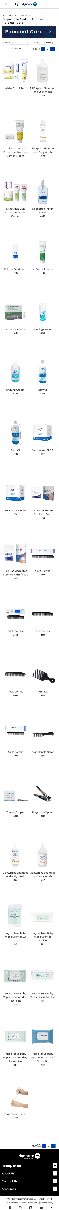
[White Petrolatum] (15, 71)
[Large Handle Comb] (42, 734)
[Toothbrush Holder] (15, 1097)
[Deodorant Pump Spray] (42, 191)
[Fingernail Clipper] (42, 795)
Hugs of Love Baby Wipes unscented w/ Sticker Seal (15, 1057)
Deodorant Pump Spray (42, 210)
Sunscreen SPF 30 (42, 450)
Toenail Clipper (15, 812)
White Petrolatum (15, 88)
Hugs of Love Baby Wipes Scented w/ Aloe (15, 936)
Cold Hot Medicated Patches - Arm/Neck (15, 572)
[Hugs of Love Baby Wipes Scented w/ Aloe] (15, 916)
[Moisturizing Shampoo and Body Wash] (15, 855)
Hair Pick (43, 691)
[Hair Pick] (42, 674)
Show (35, 42)
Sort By (6, 42)
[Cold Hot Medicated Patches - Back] (42, 493)
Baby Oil (42, 390)
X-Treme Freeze (42, 269)
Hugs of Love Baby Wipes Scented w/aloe (42, 936)
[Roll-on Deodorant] (15, 252)
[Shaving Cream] (42, 312)
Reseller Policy (46, 1202)
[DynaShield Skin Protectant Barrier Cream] (15, 191)
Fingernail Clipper (42, 812)
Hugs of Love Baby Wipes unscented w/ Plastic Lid (15, 997)
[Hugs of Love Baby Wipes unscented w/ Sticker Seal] (15, 1036)
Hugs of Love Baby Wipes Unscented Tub (42, 995)
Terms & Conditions (29, 1202)
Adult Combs (42, 571)
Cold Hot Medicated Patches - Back (42, 512)
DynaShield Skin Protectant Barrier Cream (15, 212)
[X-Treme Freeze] (42, 252)
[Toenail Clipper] (15, 795)
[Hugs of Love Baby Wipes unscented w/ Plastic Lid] (15, 976)
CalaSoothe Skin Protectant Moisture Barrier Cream (15, 152)
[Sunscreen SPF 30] (42, 433)
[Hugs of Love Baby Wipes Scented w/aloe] (42, 916)
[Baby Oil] (42, 372)
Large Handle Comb (42, 752)
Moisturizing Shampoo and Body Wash (15, 874)
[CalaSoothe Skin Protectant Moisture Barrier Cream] (15, 131)
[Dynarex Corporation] (29, 4)
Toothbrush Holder (15, 1114)
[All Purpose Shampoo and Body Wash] (42, 71)
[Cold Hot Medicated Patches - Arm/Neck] (15, 553)
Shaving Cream (42, 329)
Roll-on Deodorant (15, 269)
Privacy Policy (12, 1202)
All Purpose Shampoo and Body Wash (42, 90)
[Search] (16, 4)
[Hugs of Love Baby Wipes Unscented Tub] (42, 976)
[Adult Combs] (42, 553)
